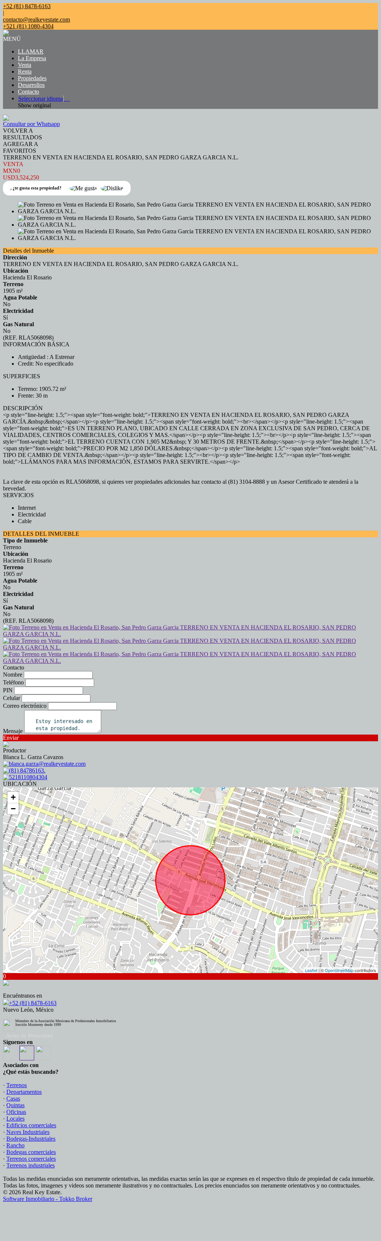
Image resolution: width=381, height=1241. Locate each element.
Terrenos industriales (30, 1165)
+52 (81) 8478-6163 (33, 1003)
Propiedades (32, 78)
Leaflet (311, 970)
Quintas (15, 1105)
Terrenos (16, 1085)
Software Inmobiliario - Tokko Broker (47, 1199)
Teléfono (13, 682)
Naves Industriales (27, 1132)
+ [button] (13, 797)
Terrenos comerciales (31, 1159)
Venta (24, 65)
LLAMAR (31, 51)
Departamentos (24, 1092)
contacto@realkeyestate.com (36, 19)
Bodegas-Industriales (30, 1138)
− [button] (13, 808)
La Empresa (32, 58)
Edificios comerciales (31, 1125)
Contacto (28, 91)
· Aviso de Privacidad (27, 1036)
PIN (8, 690)
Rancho (15, 1145)
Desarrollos (31, 85)
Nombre (12, 674)
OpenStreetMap (339, 970)
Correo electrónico (25, 706)
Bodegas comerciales (31, 1152)
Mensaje (13, 731)
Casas (13, 1098)
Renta (25, 71)
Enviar (11, 738)
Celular (11, 698)
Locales (15, 1118)
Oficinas (16, 1112)
